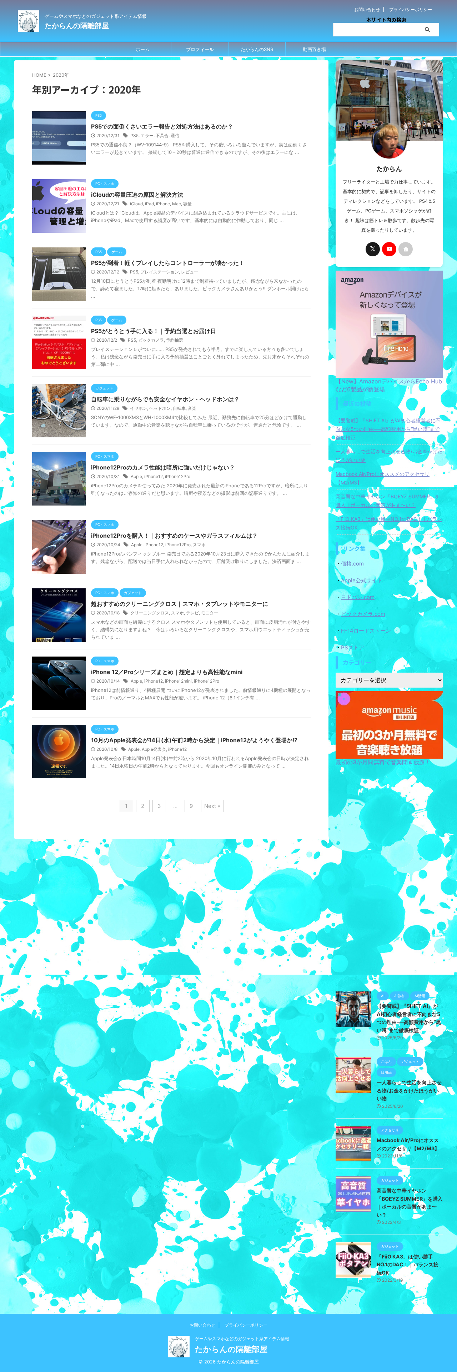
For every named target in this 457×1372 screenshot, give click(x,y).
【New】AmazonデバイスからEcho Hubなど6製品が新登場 (389, 385)
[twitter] (373, 249)
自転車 (179, 408)
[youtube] (389, 249)
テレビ (192, 612)
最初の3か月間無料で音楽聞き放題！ (383, 762)
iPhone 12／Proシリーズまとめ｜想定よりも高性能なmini (166, 671)
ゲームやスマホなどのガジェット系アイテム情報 (242, 1338)
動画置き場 (314, 49)
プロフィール (200, 49)
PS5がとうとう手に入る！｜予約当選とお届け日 (153, 331)
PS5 (134, 135)
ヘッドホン (160, 408)
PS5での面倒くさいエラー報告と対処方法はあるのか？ (162, 126)
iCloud (136, 203)
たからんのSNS (257, 49)
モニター (209, 612)
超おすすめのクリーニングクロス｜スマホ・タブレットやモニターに (179, 603)
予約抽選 (174, 340)
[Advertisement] (389, 877)
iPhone (163, 203)
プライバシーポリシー (410, 9)
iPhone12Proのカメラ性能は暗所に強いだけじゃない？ (163, 467)
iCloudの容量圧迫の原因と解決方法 (137, 194)
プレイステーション (159, 272)
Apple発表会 (154, 749)
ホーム (143, 49)
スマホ (199, 544)
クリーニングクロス (149, 612)
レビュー (189, 272)
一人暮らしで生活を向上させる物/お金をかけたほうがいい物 (389, 455)
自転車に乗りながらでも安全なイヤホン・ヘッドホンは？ (165, 399)
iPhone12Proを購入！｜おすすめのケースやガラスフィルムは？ (174, 535)
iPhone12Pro (177, 476)
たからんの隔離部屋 (77, 25)
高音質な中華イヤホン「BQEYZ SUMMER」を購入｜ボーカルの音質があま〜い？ (388, 500)
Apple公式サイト (361, 580)
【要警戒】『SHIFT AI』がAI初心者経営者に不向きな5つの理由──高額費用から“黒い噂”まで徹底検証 (388, 429)
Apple (136, 476)
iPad (149, 203)
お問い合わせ (367, 9)
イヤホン (138, 408)
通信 (175, 135)
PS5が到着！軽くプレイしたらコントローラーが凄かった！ (168, 262)
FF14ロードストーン (366, 630)
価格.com (352, 563)
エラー (147, 135)
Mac (176, 203)
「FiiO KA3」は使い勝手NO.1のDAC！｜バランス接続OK (389, 523)
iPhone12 (153, 476)
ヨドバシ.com (358, 597)
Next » (212, 806)
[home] (405, 249)
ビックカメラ (151, 340)
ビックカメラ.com (363, 613)
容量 (187, 203)
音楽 (192, 408)
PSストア (352, 647)
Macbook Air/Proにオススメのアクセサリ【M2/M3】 (383, 478)
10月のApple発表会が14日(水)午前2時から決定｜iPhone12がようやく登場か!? (194, 740)
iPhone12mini (178, 681)
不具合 (162, 135)
